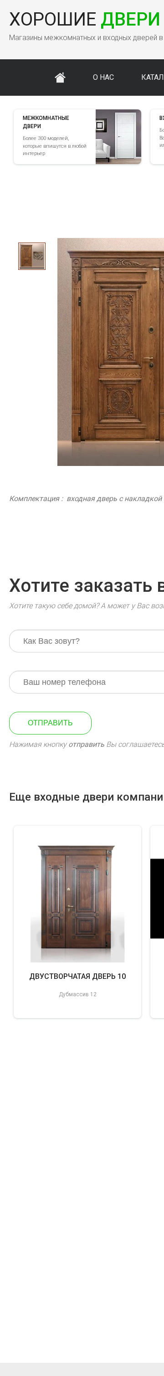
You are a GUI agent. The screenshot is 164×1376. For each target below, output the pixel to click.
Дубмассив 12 (78, 994)
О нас (103, 77)
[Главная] (60, 77)
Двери (84, 19)
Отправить (50, 723)
